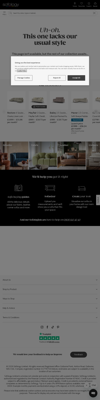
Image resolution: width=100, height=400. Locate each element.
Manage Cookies (23, 78)
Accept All (76, 78)
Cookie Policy (21, 71)
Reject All (57, 78)
